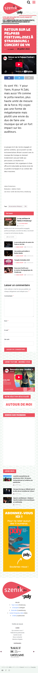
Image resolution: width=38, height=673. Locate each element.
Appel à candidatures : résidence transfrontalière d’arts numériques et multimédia (23, 500)
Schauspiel (15, 608)
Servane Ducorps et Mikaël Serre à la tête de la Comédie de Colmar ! (24, 490)
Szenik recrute (17, 635)
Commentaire (9, 296)
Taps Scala (15, 605)
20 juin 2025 (21, 226)
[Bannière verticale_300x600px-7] (19, 540)
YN (25, 206)
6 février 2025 (29, 247)
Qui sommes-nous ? (17, 630)
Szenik (22, 667)
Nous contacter (17, 637)
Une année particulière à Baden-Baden (22, 252)
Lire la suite (10, 237)
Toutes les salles (17, 624)
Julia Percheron (23, 223)
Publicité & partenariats (17, 633)
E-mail (6, 330)
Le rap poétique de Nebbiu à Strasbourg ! (24, 219)
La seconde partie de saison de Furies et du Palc (24, 243)
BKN (10, 667)
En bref (8, 219)
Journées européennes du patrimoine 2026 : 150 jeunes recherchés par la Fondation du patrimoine (23, 479)
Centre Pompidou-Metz (17, 613)
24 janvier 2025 (29, 256)
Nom (6, 321)
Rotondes (14, 610)
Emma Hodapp (19, 247)
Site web (6, 339)
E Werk (14, 616)
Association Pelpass (15, 206)
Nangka (33, 667)
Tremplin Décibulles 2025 (22, 260)
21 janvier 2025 (29, 263)
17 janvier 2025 (29, 275)
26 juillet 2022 (23, 49)
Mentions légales (17, 639)
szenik (12, 49)
